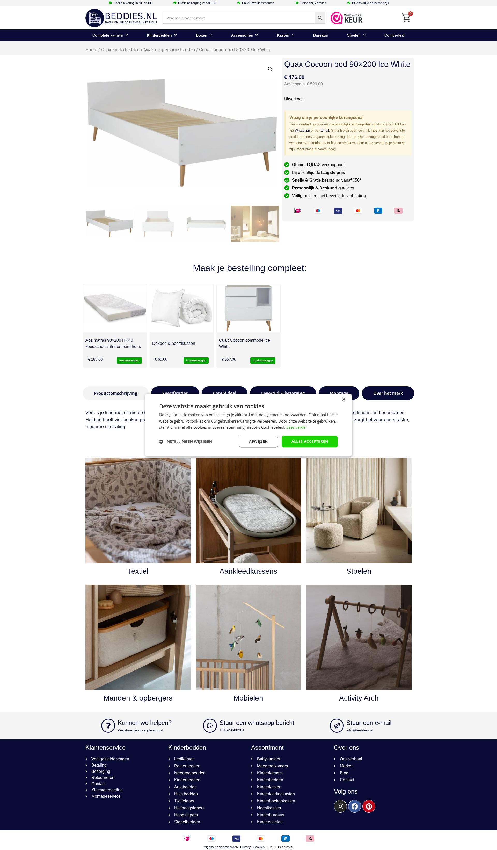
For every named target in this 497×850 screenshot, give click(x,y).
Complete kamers (107, 35)
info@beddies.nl (359, 730)
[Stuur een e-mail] (337, 726)
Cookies (259, 847)
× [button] (344, 400)
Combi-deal (394, 35)
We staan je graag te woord (140, 730)
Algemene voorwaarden (221, 847)
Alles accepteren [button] (309, 441)
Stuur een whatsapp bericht (257, 722)
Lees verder (296, 427)
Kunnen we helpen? (145, 722)
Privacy (245, 847)
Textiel (138, 571)
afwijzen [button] (258, 441)
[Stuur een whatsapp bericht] (210, 726)
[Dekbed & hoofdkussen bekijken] (181, 308)
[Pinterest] (368, 806)
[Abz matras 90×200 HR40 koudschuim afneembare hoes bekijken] (115, 308)
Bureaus (320, 35)
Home (91, 49)
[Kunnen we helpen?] (108, 726)
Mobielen (248, 698)
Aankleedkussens (248, 571)
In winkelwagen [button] (129, 360)
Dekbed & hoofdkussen (173, 343)
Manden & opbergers (138, 698)
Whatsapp (302, 130)
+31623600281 (232, 730)
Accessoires (242, 35)
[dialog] (248, 425)
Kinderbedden (159, 35)
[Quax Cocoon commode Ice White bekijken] (248, 308)
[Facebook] (354, 806)
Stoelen (354, 35)
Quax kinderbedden (120, 49)
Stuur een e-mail (368, 722)
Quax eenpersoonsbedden (169, 49)
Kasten (283, 35)
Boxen (201, 35)
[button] (270, 69)
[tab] (116, 393)
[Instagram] (340, 806)
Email (324, 130)
